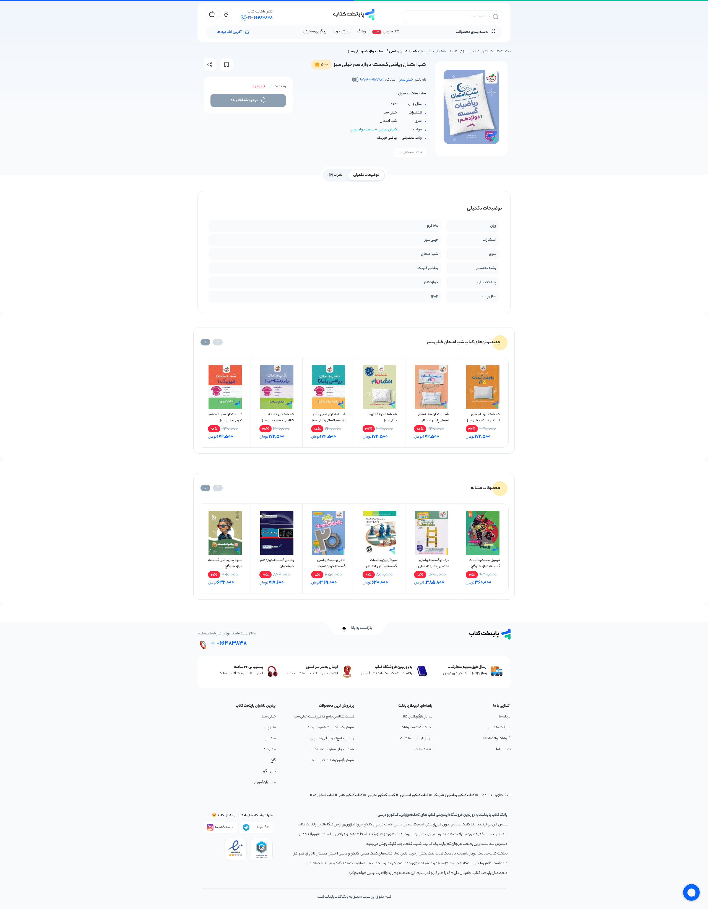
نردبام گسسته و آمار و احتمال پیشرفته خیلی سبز (433, 566)
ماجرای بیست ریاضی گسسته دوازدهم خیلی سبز (329, 566)
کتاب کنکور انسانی (414, 795)
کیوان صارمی (387, 129)
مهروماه (270, 749)
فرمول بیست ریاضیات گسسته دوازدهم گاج (484, 563)
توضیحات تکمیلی (366, 175)
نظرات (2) (336, 175)
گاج (273, 760)
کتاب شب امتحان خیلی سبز (440, 51)
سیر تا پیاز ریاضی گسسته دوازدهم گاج (225, 563)
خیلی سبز (470, 51)
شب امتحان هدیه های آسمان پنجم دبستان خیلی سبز (433, 421)
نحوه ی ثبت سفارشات (416, 727)
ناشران (484, 51)
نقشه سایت (423, 749)
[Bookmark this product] (226, 65)
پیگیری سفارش (315, 32)
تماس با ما (503, 749)
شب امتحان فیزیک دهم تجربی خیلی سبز (225, 417)
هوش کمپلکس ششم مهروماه (331, 727)
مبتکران (270, 738)
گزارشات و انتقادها (497, 738)
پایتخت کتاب (501, 51)
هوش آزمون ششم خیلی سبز (333, 760)
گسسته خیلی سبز (408, 152)
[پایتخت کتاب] (354, 14)
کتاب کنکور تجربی (381, 795)
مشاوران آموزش (264, 782)
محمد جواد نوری (362, 129)
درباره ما (505, 717)
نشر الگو (269, 771)
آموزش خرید (342, 32)
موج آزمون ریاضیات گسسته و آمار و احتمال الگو (381, 566)
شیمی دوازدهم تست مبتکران (332, 749)
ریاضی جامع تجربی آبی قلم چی (332, 738)
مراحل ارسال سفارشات (416, 738)
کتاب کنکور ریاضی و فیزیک (454, 795)
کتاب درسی (391, 32)
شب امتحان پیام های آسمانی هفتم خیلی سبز (483, 417)
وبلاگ (361, 32)
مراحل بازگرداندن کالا (417, 717)
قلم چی (270, 727)
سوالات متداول (499, 727)
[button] (218, 342)
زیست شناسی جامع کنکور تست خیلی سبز (324, 717)
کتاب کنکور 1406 (322, 795)
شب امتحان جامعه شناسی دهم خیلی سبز (278, 417)
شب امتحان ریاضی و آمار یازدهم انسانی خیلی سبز (328, 417)
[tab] (366, 174)
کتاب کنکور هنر (351, 795)
